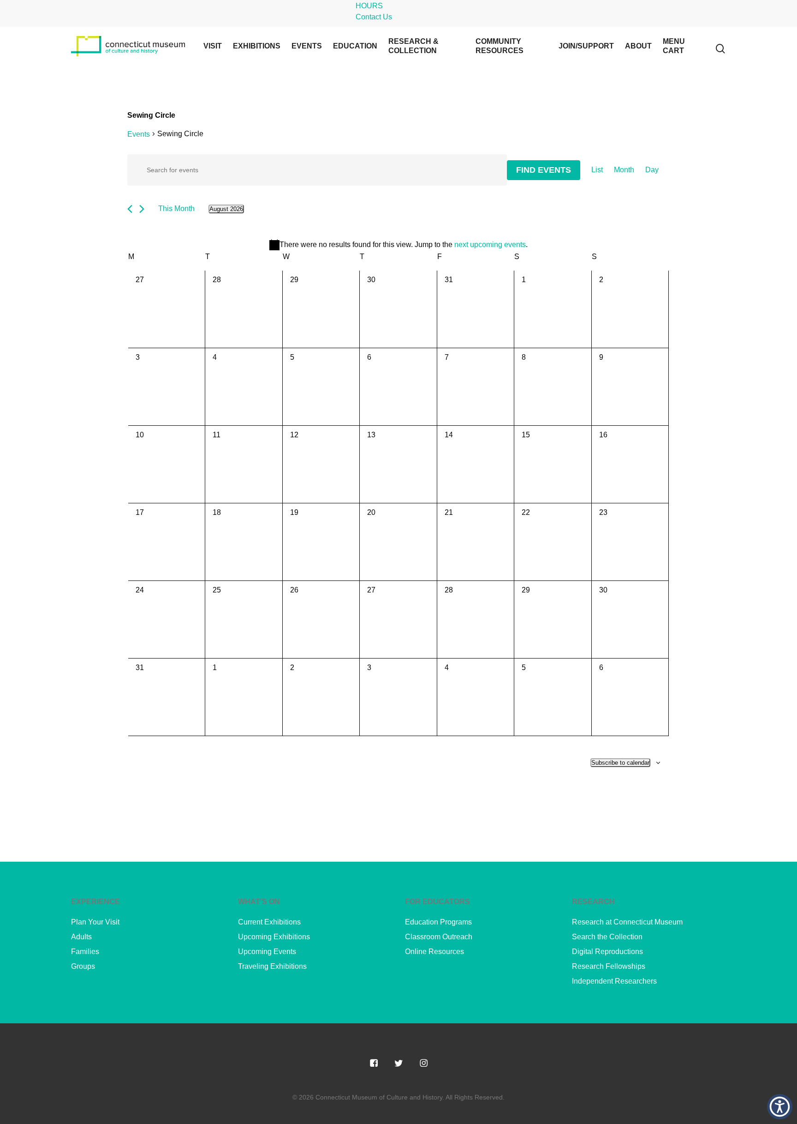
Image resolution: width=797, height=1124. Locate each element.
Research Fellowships (608, 966)
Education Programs (438, 922)
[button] (779, 1106)
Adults (81, 937)
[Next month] (141, 209)
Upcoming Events (267, 951)
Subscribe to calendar (620, 762)
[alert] (398, 245)
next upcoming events (490, 244)
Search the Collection (607, 937)
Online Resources (434, 951)
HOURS (369, 6)
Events (138, 134)
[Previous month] (129, 209)
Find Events (543, 170)
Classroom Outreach (438, 937)
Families (85, 951)
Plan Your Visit (95, 922)
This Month (176, 208)
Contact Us (374, 17)
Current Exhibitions (269, 922)
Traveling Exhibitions (272, 966)
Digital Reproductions (607, 951)
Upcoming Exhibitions (274, 937)
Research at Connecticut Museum (627, 922)
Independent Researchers (614, 981)
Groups (83, 966)
